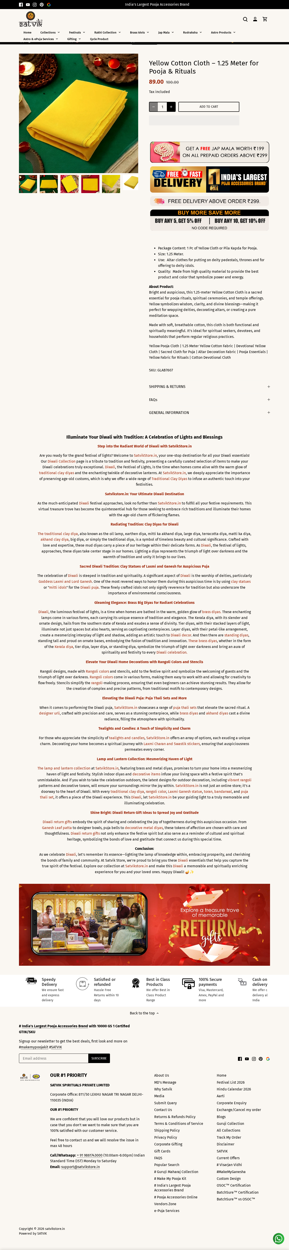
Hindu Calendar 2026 (234, 1089)
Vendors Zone (165, 1204)
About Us (161, 1075)
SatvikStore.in (145, 455)
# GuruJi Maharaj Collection (176, 1172)
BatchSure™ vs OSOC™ (236, 1199)
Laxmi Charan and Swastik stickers (172, 744)
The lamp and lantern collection (63, 768)
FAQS (158, 1158)
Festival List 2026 (231, 1082)
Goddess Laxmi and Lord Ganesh (65, 581)
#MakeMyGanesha (231, 1172)
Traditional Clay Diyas (169, 479)
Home (221, 1075)
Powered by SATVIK (33, 1234)
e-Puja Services (166, 1211)
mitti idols (57, 587)
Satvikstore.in (136, 866)
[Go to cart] (265, 19)
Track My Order (229, 1137)
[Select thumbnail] (28, 184)
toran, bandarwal (218, 791)
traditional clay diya (127, 791)
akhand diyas (217, 713)
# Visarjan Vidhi (229, 1165)
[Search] (245, 19)
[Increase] (171, 107)
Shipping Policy (167, 1130)
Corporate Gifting (168, 1144)
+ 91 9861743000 (90, 1155)
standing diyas (236, 635)
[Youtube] (28, 4)
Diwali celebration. (171, 652)
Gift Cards (162, 1151)
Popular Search (166, 1165)
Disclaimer (225, 1144)
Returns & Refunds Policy (175, 1117)
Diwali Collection (61, 461)
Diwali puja (89, 587)
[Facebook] (21, 4)
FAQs (153, 399)
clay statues (241, 581)
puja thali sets (184, 707)
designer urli (49, 713)
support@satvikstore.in (80, 1167)
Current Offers (228, 1158)
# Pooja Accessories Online (176, 1197)
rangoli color (156, 791)
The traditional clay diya (58, 534)
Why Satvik (163, 1089)
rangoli (97, 683)
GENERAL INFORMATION (169, 412)
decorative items (146, 774)
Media (159, 1096)
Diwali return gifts (57, 822)
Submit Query (165, 1103)
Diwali (110, 467)
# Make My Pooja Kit (170, 1178)
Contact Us (163, 1110)
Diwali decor (181, 635)
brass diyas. (211, 612)
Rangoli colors (97, 671)
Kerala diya (64, 647)
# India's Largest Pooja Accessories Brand (172, 1187)
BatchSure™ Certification (238, 1192)
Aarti (221, 1096)
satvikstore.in (55, 1229)
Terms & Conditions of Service (178, 1123)
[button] (194, 120)
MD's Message (165, 1082)
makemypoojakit (34, 1047)
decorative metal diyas (144, 828)
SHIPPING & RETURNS (167, 386)
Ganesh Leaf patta (57, 828)
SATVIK (56, 1047)
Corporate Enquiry (232, 1103)
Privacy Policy (165, 1137)
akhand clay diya (55, 539)
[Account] (255, 19)
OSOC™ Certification (234, 1185)
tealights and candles (126, 738)
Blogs (221, 1117)
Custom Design (229, 1178)
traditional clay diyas (56, 473)
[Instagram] (35, 4)
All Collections (228, 1130)
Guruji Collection (230, 1123)
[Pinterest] (42, 4)
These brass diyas (202, 641)
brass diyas (189, 713)
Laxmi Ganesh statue (185, 791)
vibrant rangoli (240, 780)
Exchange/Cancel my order (239, 1110)
